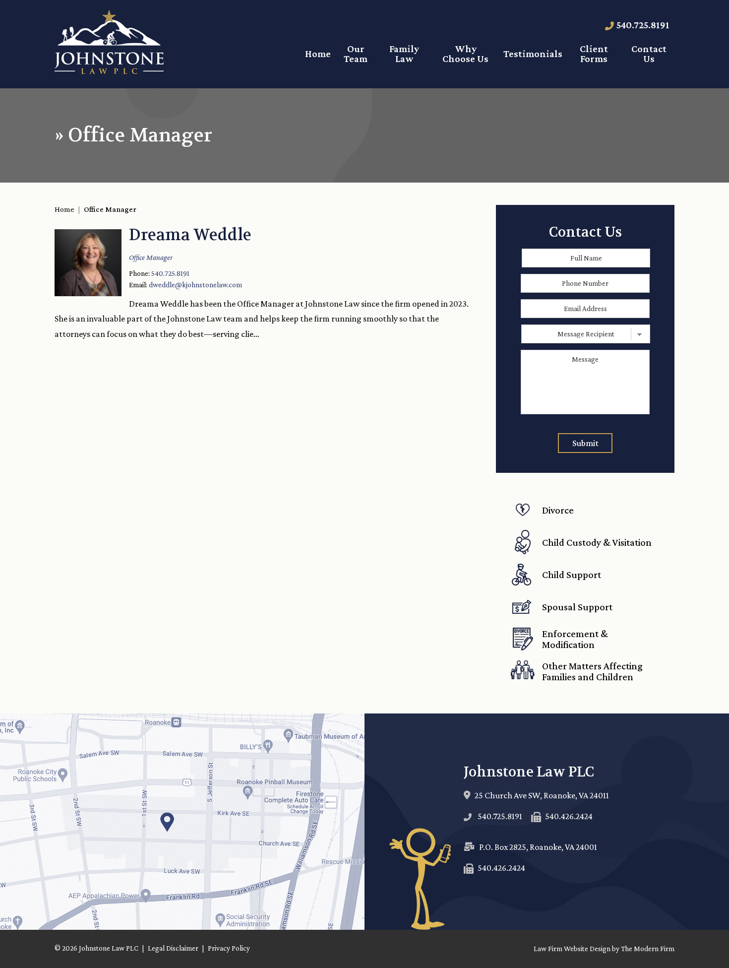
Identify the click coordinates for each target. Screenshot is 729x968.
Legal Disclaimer (173, 948)
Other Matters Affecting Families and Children (592, 671)
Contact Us (649, 53)
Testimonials (532, 53)
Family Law (404, 53)
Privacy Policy (229, 948)
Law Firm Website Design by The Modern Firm (604, 949)
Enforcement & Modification (575, 639)
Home (318, 53)
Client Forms (594, 53)
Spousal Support (577, 606)
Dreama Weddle (190, 235)
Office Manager (151, 257)
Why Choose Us (465, 53)
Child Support (571, 574)
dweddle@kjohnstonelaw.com (195, 284)
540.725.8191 (642, 24)
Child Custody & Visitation (597, 542)
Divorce (558, 510)
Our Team (355, 53)
